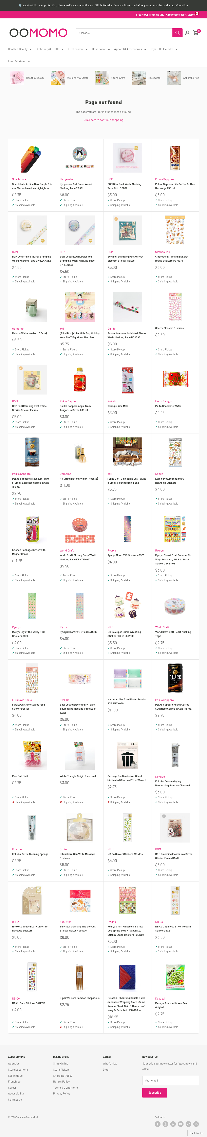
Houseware (99, 49)
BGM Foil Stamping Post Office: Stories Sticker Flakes (30, 408)
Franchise (14, 1081)
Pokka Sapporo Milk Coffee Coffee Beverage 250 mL (175, 186)
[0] (195, 32)
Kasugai (160, 998)
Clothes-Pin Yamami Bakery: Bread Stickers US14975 (171, 258)
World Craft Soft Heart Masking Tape (173, 634)
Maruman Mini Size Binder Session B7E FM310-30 (127, 701)
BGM (110, 179)
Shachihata (19, 179)
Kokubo (112, 401)
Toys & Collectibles (161, 49)
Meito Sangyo (163, 401)
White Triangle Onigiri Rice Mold (78, 776)
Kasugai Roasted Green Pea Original (171, 1005)
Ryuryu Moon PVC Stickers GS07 (126, 555)
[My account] (187, 33)
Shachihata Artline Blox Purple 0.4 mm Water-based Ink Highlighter (32, 186)
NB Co (111, 627)
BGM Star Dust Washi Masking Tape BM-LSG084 (124, 186)
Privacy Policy (61, 1093)
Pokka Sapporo (164, 179)
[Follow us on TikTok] (188, 1124)
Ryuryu (112, 550)
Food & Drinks (16, 61)
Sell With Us (15, 1075)
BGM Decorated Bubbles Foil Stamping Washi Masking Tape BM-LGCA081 (77, 260)
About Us (14, 1063)
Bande (111, 328)
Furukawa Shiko (22, 700)
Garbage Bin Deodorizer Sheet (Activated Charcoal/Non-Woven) (127, 778)
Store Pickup (61, 1069)
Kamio (159, 473)
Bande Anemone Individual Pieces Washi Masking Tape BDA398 (127, 335)
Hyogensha (66, 179)
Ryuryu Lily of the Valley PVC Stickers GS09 (28, 634)
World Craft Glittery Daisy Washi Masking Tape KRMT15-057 (78, 557)
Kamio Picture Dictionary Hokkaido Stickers (169, 480)
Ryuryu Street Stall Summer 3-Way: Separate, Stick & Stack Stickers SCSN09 (173, 559)
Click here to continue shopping (103, 119)
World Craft (67, 550)
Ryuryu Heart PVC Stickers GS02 (78, 631)
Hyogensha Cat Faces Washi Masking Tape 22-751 (76, 186)
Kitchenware (75, 49)
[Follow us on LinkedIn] (196, 1124)
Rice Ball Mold (20, 776)
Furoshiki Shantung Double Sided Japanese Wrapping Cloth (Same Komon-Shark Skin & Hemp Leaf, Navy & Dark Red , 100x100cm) (126, 1004)
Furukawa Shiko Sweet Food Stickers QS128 (28, 706)
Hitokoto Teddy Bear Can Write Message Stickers (30, 928)
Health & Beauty (17, 49)
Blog (105, 1069)
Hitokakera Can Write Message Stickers (77, 856)
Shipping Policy (62, 1075)
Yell (62, 328)
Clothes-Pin (162, 251)
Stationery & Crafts (47, 49)
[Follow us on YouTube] (181, 1124)
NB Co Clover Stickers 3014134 (125, 854)
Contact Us (15, 1099)
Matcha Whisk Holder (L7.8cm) (29, 333)
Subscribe (154, 1092)
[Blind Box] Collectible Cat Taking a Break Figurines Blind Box (127, 480)
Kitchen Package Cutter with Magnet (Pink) (28, 552)
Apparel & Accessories (128, 49)
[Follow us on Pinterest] (173, 1124)
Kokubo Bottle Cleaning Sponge (30, 854)
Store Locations (18, 1069)
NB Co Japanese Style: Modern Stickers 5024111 (173, 928)
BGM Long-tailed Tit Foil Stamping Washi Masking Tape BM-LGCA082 (31, 258)
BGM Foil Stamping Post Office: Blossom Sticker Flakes (125, 258)
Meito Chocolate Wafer (168, 406)
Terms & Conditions (65, 1087)
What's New (110, 1063)
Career (12, 1087)
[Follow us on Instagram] (165, 1124)
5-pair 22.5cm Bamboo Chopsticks (79, 998)
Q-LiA (63, 849)
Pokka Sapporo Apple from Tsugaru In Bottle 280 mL (75, 408)
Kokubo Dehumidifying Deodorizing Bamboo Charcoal (172, 783)
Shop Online (60, 1063)
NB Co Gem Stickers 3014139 (28, 1003)
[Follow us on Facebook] (158, 1124)
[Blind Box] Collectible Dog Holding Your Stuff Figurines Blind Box (79, 335)
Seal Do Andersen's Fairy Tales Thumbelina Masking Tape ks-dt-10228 (78, 708)
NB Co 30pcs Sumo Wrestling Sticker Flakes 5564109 (124, 634)
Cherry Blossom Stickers (169, 328)
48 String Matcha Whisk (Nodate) (79, 478)
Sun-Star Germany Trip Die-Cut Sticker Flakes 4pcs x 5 (78, 928)
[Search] (177, 32)
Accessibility (16, 1093)
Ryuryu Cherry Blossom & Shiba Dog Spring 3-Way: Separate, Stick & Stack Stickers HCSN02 (126, 930)
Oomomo (18, 328)
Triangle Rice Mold (118, 406)
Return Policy (61, 1081)
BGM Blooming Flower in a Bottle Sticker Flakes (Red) (173, 856)
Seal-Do (65, 700)
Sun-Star (65, 921)
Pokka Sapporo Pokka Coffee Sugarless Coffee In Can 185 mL (173, 706)
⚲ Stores (190, 14)
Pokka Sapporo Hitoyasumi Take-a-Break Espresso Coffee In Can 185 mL (31, 482)
